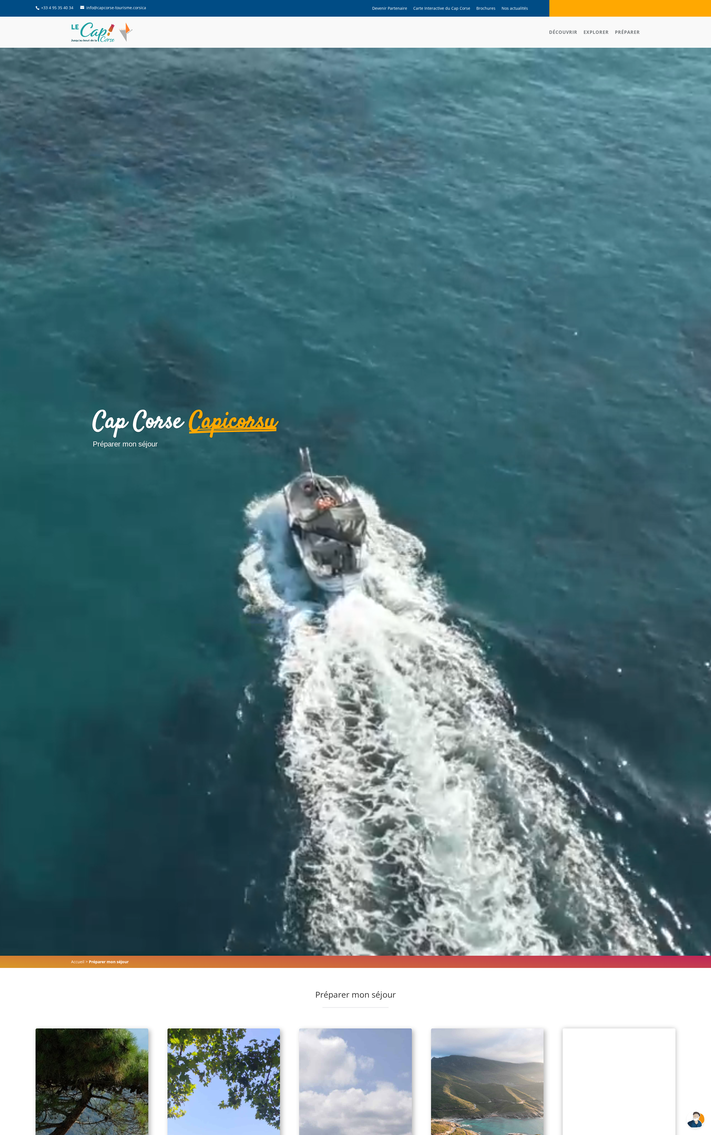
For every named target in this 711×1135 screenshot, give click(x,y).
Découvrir (563, 32)
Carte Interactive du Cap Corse (441, 8)
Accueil (77, 961)
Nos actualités (515, 8)
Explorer (596, 32)
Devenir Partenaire (389, 8)
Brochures (485, 8)
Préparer (627, 32)
